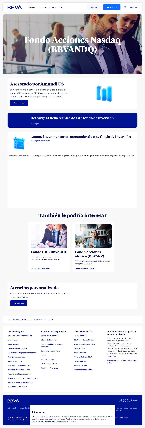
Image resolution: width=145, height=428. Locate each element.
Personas (31, 7)
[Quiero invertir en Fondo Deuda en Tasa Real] (49, 236)
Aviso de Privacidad (52, 422)
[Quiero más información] (93, 236)
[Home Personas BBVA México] (15, 7)
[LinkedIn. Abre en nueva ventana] (132, 401)
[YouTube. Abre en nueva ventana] (135, 401)
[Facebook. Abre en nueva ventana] (120, 401)
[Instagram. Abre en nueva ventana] (128, 401)
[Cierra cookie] (111, 408)
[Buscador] (125, 7)
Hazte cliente (112, 7)
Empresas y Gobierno (48, 7)
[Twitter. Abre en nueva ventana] (124, 401)
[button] (94, 7)
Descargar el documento (40, 141)
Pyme (62, 7)
